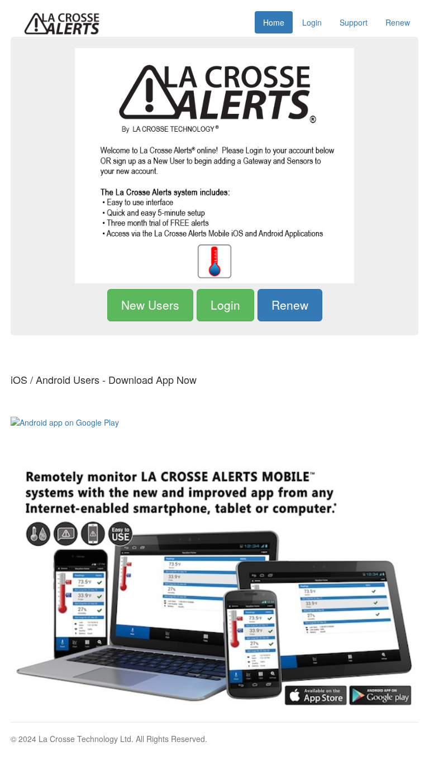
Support (354, 22)
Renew (397, 22)
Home (273, 22)
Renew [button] (289, 304)
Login (312, 22)
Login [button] (225, 304)
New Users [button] (150, 304)
